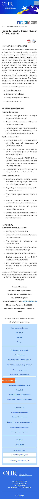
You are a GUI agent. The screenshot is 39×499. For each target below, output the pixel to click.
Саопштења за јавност (19, 328)
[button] (36, 3)
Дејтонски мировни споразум (19, 385)
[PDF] (28, 22)
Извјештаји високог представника (19, 365)
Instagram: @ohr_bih (20, 460)
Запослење (19, 444)
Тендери (19, 440)
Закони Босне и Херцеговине (19, 394)
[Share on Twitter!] (21, 22)
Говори (19, 342)
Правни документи (19, 370)
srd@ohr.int (22, 485)
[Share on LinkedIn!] (25, 22)
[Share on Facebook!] (18, 22)
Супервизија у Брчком (19, 412)
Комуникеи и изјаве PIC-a (19, 374)
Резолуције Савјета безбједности (19, 399)
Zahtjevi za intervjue (8, 380)
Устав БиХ (19, 390)
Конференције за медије (19, 350)
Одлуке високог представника (19, 359)
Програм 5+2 (19, 407)
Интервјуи (19, 332)
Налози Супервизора (19, 417)
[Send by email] (35, 22)
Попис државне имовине (19, 427)
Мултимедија (19, 355)
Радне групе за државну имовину (19, 422)
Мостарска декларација (19, 432)
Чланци (19, 337)
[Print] (32, 22)
